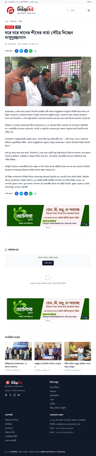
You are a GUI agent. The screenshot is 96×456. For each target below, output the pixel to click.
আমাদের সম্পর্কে (11, 420)
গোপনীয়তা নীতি (11, 436)
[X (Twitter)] (10, 395)
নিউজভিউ (14, 452)
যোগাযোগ (9, 428)
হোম (6, 21)
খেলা (52, 399)
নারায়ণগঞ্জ (13, 21)
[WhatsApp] (31, 51)
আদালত (53, 391)
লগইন (89, 2)
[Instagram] (14, 395)
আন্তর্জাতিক (54, 395)
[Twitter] (21, 51)
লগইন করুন (48, 263)
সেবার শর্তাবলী (10, 440)
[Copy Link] (35, 51)
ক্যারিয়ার (8, 424)
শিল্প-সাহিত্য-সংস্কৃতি (58, 408)
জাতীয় (52, 404)
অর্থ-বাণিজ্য (54, 387)
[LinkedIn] (26, 51)
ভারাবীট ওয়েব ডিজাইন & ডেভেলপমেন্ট (52, 452)
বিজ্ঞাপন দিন (10, 432)
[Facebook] (16, 51)
